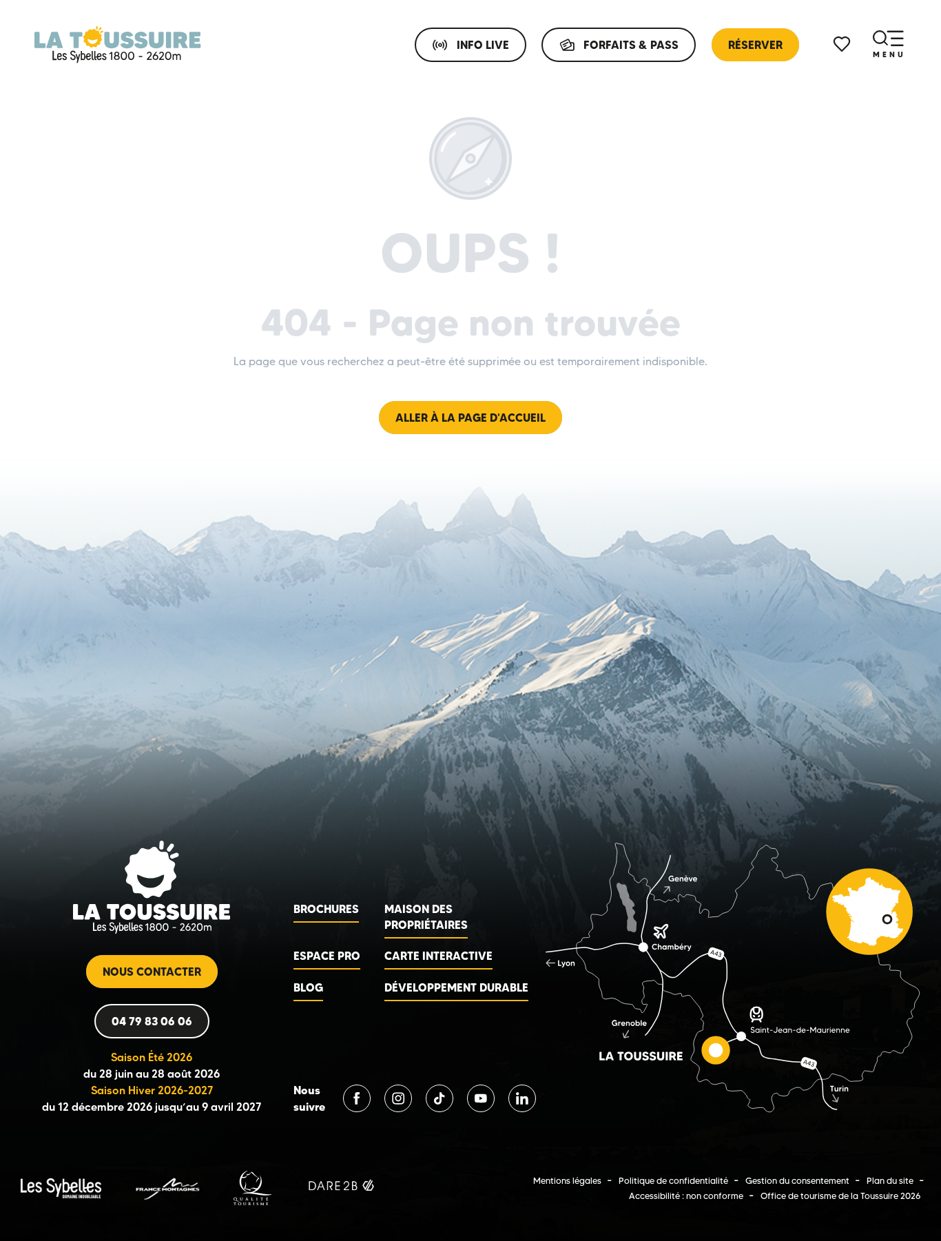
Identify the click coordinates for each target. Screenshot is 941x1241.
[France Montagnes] (167, 1187)
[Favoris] (843, 44)
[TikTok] (439, 1098)
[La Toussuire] (117, 44)
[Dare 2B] (343, 1187)
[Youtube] (481, 1098)
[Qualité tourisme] (253, 1187)
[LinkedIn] (522, 1098)
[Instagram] (398, 1098)
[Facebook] (357, 1098)
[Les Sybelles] (61, 1187)
